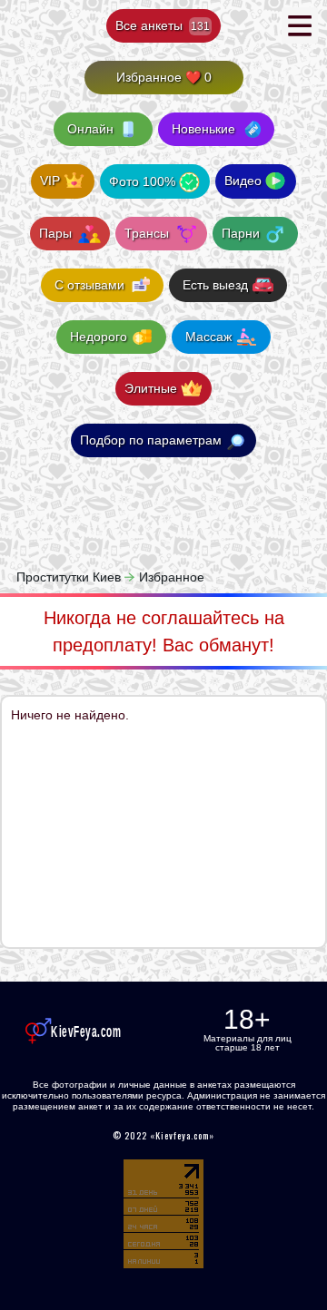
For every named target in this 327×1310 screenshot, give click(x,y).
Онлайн (90, 129)
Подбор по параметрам (151, 440)
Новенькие (203, 129)
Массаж (208, 336)
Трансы (148, 233)
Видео (243, 180)
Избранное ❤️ (164, 77)
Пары (57, 233)
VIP (50, 180)
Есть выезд (215, 285)
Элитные (150, 388)
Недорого (98, 336)
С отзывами (89, 285)
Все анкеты (162, 25)
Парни (242, 233)
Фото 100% (142, 181)
